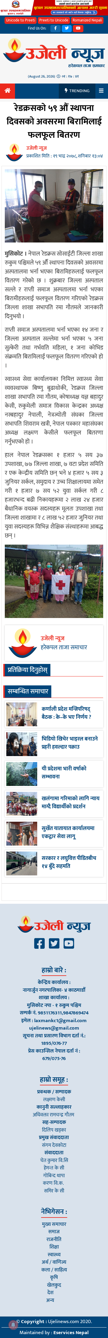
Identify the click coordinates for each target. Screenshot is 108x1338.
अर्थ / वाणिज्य (54, 1262)
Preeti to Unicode (53, 20)
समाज (54, 1232)
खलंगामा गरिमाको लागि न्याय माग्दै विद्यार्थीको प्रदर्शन (71, 802)
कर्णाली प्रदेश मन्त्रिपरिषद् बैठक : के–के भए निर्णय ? (66, 713)
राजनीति (54, 1239)
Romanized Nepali (87, 20)
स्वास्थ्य (54, 1255)
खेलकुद (54, 1285)
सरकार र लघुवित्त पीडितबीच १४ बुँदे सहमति (69, 862)
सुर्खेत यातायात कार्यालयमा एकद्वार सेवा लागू (68, 832)
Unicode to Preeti (20, 20)
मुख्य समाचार (54, 1224)
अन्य (50, 1300)
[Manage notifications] (13, 1325)
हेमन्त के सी (54, 1168)
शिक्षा (54, 1247)
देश (50, 1292)
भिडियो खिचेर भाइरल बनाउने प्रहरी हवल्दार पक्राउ (70, 743)
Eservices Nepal (70, 1332)
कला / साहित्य (54, 1270)
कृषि (54, 1277)
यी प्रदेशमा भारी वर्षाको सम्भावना (64, 772)
